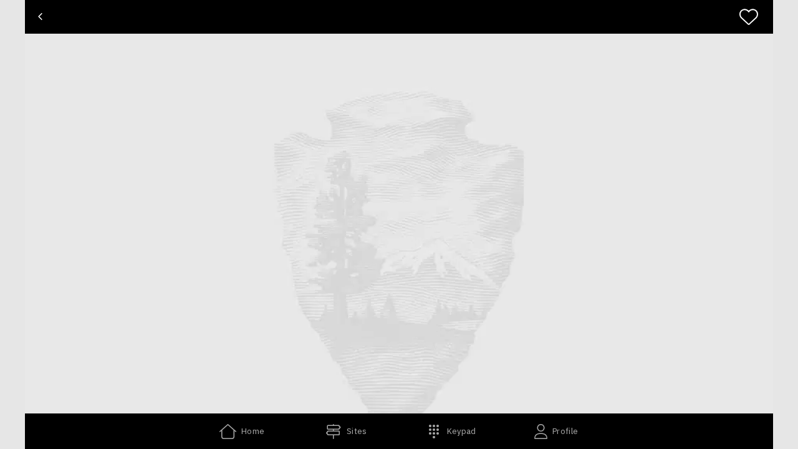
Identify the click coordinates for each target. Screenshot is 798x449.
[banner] (399, 17)
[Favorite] (754, 16)
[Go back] (40, 17)
